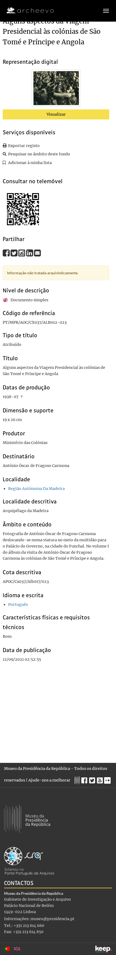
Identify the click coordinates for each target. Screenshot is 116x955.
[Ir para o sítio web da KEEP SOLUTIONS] (103, 949)
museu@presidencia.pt (52, 918)
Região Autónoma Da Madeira (36, 488)
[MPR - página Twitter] (93, 779)
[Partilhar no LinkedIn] (30, 252)
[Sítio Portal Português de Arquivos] (29, 860)
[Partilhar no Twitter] (14, 252)
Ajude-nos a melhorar (49, 780)
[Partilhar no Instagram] (22, 252)
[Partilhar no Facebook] (7, 252)
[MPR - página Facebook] (85, 779)
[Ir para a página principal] (27, 10)
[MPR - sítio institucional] (77, 779)
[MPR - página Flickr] (108, 779)
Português (18, 604)
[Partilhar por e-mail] (37, 252)
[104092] (56, 89)
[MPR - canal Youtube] (100, 778)
